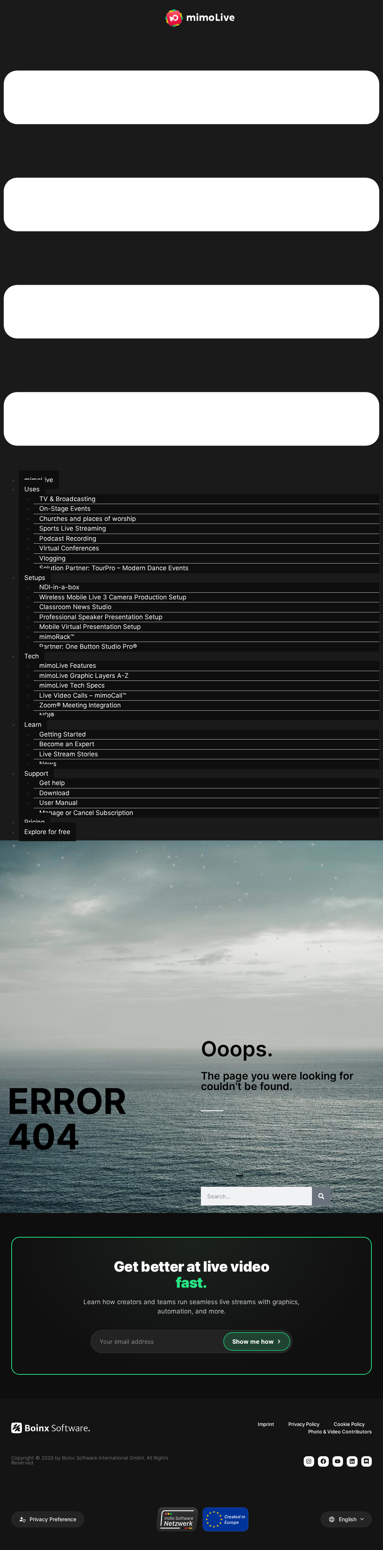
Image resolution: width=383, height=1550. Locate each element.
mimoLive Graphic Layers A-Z (84, 675)
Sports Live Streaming (72, 528)
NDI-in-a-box (59, 587)
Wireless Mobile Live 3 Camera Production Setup (112, 597)
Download (54, 793)
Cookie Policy (349, 1424)
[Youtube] (338, 1461)
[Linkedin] (352, 1461)
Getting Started (62, 734)
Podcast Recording (67, 538)
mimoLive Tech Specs (72, 685)
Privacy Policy (303, 1424)
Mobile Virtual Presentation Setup (90, 626)
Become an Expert (66, 744)
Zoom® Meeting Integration (80, 705)
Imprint (266, 1424)
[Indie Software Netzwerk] (177, 1519)
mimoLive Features (67, 665)
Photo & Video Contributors (340, 1432)
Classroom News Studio (75, 607)
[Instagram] (309, 1461)
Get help (52, 783)
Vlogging (52, 558)
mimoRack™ (56, 636)
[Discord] (366, 1461)
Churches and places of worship (87, 518)
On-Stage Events (65, 508)
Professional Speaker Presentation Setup (100, 617)
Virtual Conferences (69, 548)
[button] (191, 259)
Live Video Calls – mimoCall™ (82, 695)
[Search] (321, 1196)
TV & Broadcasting (67, 499)
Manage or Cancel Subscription (86, 812)
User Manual (58, 802)
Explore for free (47, 832)
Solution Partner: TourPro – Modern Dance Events (114, 568)
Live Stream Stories (68, 754)
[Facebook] (323, 1461)
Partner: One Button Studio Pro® (88, 646)
